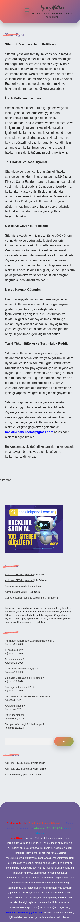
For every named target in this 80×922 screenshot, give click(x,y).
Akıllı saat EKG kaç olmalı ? (19, 574)
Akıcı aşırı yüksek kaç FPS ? (19, 687)
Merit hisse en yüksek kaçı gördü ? (23, 668)
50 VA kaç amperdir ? (16, 715)
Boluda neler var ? (14, 659)
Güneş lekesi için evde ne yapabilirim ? (25, 597)
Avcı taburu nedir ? (15, 705)
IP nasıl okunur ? (14, 650)
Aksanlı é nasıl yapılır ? (17, 586)
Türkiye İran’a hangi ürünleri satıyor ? (24, 724)
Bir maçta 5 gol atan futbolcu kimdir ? (24, 678)
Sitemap (5, 480)
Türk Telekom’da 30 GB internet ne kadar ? (27, 696)
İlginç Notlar (52, 8)
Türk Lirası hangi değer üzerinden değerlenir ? (29, 640)
